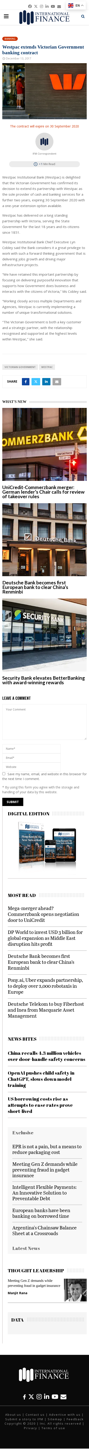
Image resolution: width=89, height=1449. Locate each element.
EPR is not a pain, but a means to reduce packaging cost (46, 1149)
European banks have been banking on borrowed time (41, 1213)
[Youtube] (55, 1396)
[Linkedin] (46, 1396)
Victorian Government (20, 367)
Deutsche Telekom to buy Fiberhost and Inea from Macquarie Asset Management (46, 1010)
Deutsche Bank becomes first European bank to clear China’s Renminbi (35, 587)
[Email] (63, 1396)
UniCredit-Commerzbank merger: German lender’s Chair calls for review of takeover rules (43, 491)
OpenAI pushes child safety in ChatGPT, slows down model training (41, 1079)
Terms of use (53, 1428)
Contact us (35, 1415)
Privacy (30, 1428)
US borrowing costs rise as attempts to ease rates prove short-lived (40, 1105)
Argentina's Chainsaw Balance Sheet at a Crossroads (44, 1230)
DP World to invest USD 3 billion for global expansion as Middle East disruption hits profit (45, 938)
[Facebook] (24, 1396)
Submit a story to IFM (24, 1419)
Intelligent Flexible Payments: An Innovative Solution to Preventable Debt (44, 1193)
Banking (10, 38)
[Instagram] (39, 1396)
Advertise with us (65, 1415)
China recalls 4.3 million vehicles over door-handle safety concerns (46, 1056)
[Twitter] (31, 1396)
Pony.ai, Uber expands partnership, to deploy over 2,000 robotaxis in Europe (45, 986)
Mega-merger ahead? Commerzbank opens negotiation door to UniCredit (43, 914)
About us (13, 1415)
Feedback (75, 1419)
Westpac (47, 367)
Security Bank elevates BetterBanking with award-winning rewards (43, 680)
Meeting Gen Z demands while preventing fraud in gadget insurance (45, 1170)
